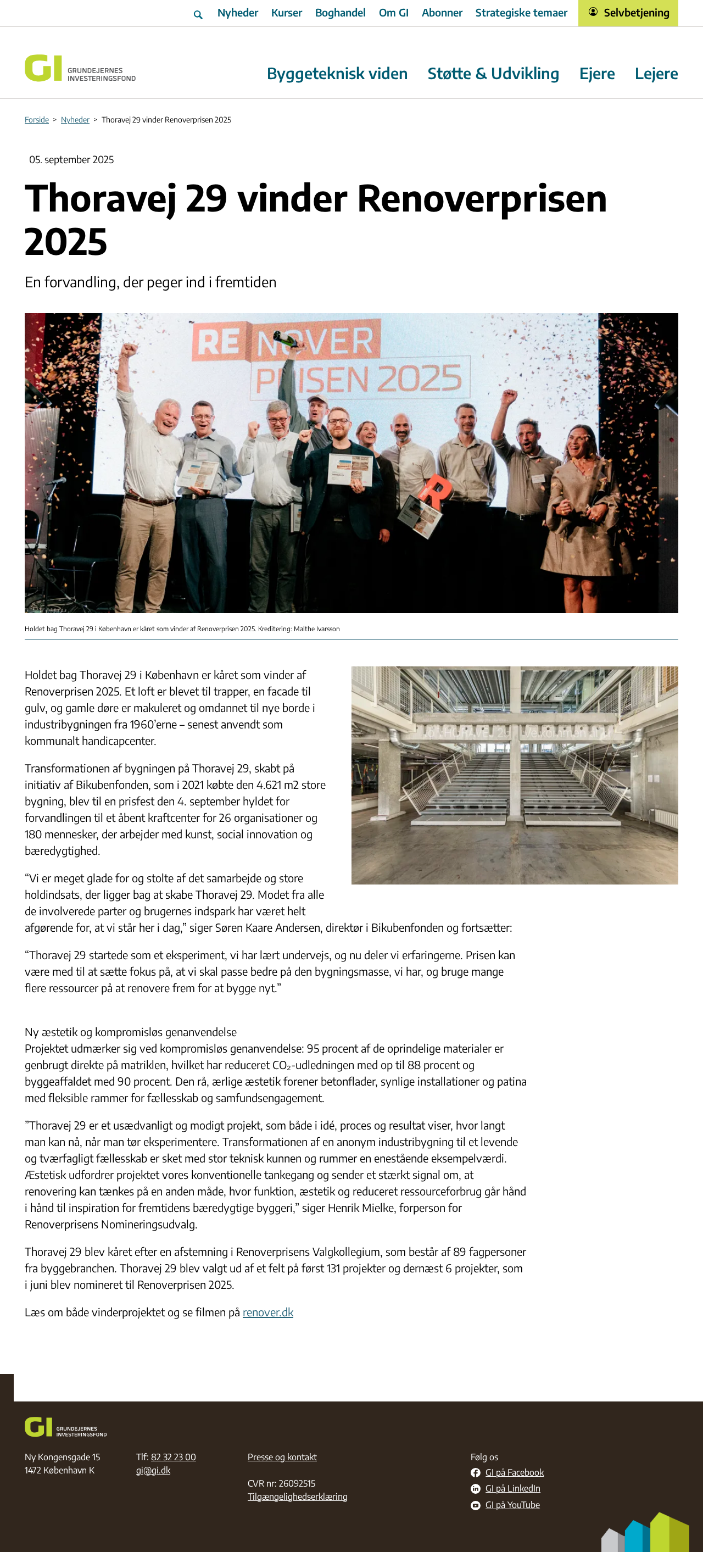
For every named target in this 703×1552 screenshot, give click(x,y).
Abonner (442, 12)
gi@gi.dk (153, 1470)
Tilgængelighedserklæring (298, 1496)
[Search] (199, 13)
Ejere (597, 73)
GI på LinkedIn (513, 1489)
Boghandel (340, 12)
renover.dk (268, 1312)
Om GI (394, 12)
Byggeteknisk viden (337, 73)
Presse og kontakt (282, 1456)
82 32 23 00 (173, 1456)
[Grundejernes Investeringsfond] (80, 68)
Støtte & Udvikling (494, 73)
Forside (37, 119)
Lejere (656, 73)
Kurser (286, 12)
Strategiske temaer (521, 12)
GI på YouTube (513, 1505)
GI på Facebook (515, 1473)
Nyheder (237, 12)
